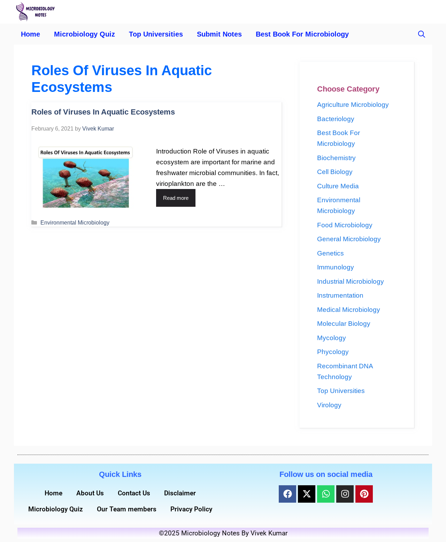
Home (30, 34)
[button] (421, 34)
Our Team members (126, 509)
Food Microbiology (344, 225)
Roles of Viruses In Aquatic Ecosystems (103, 112)
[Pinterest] (364, 494)
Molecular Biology (343, 323)
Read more (176, 198)
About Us (90, 493)
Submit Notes (219, 34)
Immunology (335, 267)
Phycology (333, 351)
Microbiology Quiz (84, 34)
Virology (329, 405)
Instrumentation (340, 295)
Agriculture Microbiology (353, 104)
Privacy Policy (191, 509)
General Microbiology (349, 239)
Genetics (330, 253)
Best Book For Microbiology (302, 34)
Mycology (331, 337)
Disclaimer (180, 493)
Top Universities (156, 34)
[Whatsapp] (325, 494)
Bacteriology (335, 119)
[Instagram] (345, 494)
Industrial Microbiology (350, 281)
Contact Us (134, 493)
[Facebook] (287, 494)
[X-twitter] (306, 494)
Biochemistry (336, 158)
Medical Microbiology (348, 309)
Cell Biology (335, 171)
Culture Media (338, 186)
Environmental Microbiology (74, 222)
